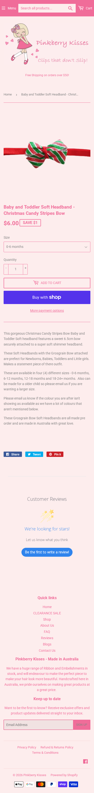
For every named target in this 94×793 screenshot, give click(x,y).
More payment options (47, 310)
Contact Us (47, 650)
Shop (47, 619)
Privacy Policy (26, 747)
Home (8, 94)
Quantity (10, 260)
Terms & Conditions (45, 752)
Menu (12, 8)
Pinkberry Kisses (34, 775)
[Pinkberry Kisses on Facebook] (85, 762)
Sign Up (81, 724)
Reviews (47, 638)
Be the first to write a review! (47, 552)
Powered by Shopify (64, 775)
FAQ (47, 632)
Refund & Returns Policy (56, 747)
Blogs (47, 644)
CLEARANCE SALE (47, 613)
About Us (47, 625)
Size (7, 237)
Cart (88, 8)
